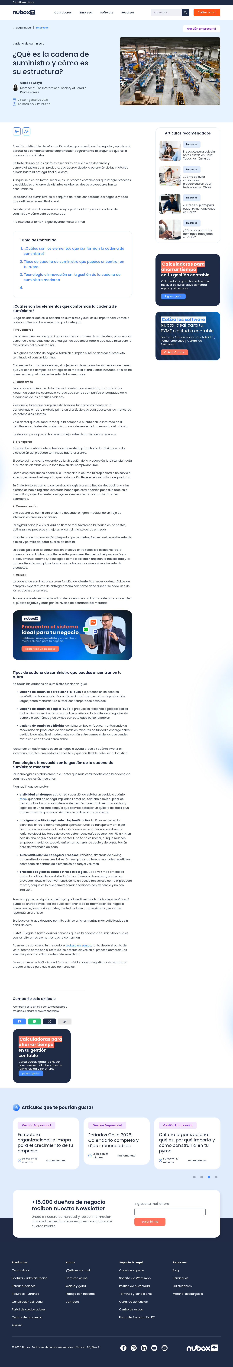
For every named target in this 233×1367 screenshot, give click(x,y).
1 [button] (194, 1177)
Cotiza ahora (207, 12)
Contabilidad (21, 1270)
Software (106, 12)
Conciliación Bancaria (27, 1302)
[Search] (185, 12)
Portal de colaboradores (29, 1309)
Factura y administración (29, 1278)
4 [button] (216, 1177)
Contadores (63, 12)
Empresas (42, 27)
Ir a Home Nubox (24, 2)
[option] (46, 1146)
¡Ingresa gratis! (30, 1073)
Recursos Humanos (25, 1294)
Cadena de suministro (28, 43)
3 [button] (209, 1177)
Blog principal (23, 27)
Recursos (128, 12)
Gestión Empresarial (201, 29)
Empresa (86, 12)
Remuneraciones (24, 1286)
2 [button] (201, 1177)
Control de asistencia (27, 1317)
